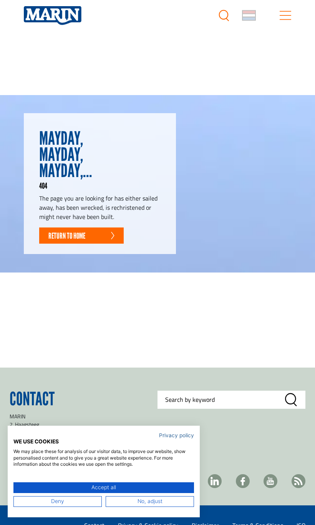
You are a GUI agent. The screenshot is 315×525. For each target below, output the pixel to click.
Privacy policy (176, 435)
